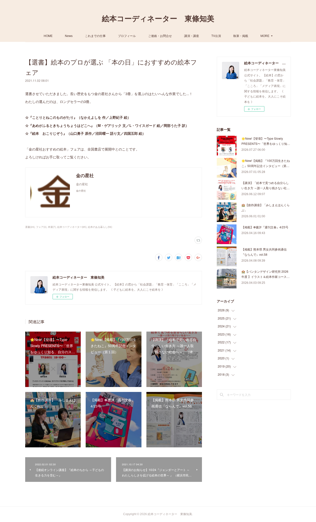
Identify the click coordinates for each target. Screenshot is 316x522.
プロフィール (127, 36)
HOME (48, 36)
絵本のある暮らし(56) (100, 227)
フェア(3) (41, 227)
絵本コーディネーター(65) (71, 227)
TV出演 (216, 36)
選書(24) (30, 227)
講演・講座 (191, 36)
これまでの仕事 (95, 36)
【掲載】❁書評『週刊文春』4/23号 (264, 227)
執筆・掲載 (240, 36)
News (69, 36)
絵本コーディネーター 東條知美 (158, 19)
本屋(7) (52, 227)
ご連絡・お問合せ (160, 36)
